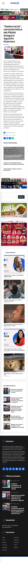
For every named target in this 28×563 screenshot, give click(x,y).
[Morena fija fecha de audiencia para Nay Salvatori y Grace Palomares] (14, 153)
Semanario (4, 550)
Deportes (16, 547)
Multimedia (4, 547)
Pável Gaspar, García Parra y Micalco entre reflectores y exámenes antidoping (14, 349)
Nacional (4, 542)
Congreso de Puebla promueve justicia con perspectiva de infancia (14, 163)
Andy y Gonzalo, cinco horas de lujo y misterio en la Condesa (13, 325)
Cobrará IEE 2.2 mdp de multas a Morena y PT (13, 169)
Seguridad (16, 540)
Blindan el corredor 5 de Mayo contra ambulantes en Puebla (17, 426)
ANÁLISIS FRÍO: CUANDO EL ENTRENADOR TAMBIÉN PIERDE (14, 276)
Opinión (15, 545)
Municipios (16, 537)
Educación (16, 542)
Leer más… (4, 464)
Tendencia (4, 545)
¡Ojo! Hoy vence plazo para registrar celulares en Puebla (13, 300)
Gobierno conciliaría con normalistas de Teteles (17, 391)
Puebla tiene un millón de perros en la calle (13, 374)
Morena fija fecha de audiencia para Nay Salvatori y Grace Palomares (14, 157)
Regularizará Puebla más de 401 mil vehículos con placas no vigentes (17, 400)
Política (3, 540)
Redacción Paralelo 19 (10, 132)
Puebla (3, 537)
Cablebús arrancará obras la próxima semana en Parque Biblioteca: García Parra (17, 409)
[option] (14, 52)
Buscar (21, 197)
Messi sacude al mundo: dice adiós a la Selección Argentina (17, 417)
